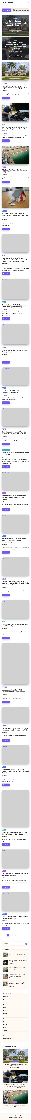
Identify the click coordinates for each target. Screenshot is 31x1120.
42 (19, 934)
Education (5, 1002)
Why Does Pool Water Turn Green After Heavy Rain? (16, 10)
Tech (16, 40)
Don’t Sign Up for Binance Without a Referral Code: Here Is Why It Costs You (15, 433)
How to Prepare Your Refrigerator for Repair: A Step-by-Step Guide (14, 833)
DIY (4, 999)
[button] (15, 31)
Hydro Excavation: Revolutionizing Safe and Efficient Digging (15, 625)
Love (4, 1021)
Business (15, 18)
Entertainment (5, 450)
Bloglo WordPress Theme (15, 1117)
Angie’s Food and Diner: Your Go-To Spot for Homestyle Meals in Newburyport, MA (14, 540)
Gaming (5, 1010)
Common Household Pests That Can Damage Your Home (14, 351)
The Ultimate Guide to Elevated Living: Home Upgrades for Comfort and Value (15, 729)
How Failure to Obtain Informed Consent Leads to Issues (12, 391)
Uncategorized (7, 1038)
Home (3, 167)
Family (4, 1007)
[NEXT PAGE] (23, 935)
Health (3, 388)
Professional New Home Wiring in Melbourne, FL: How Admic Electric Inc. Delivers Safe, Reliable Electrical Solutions (15, 260)
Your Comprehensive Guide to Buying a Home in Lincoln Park (15, 917)
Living (3, 535)
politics (5, 1027)
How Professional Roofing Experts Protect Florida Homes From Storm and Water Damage (15, 771)
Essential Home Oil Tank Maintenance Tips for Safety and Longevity (14, 306)
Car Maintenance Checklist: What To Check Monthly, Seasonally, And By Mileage (15, 46)
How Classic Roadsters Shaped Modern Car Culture (15, 453)
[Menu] (28, 2)
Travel (4, 1035)
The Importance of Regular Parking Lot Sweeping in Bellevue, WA (15, 874)
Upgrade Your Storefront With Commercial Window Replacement (13, 691)
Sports (4, 578)
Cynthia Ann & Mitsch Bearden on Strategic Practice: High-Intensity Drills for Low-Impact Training (15, 583)
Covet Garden (7, 3)
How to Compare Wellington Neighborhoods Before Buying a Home (16, 23)
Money (3, 429)
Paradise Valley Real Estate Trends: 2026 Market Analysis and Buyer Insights (14, 497)
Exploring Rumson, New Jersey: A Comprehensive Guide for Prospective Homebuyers (15, 215)
